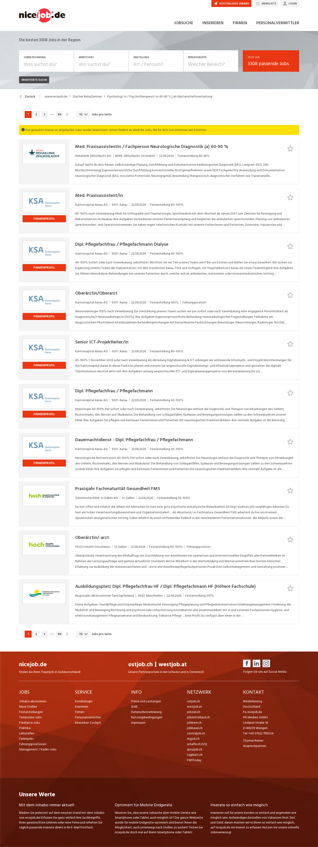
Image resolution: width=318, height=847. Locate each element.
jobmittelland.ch (198, 717)
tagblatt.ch (195, 754)
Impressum (138, 722)
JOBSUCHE (183, 23)
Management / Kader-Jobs (37, 749)
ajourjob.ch (194, 749)
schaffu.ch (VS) (197, 744)
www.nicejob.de (56, 96)
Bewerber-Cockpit (88, 722)
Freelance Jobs (29, 722)
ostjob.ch (140, 664)
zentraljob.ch (196, 733)
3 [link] (44, 114)
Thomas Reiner (253, 740)
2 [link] (36, 114)
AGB (134, 706)
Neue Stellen (28, 706)
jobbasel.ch (195, 728)
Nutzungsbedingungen (146, 717)
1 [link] (28, 114)
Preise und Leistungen (146, 701)
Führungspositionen (32, 744)
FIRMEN (240, 23)
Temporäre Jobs (30, 717)
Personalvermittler (88, 717)
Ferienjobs (26, 738)
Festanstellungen (31, 712)
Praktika (24, 728)
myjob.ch (193, 738)
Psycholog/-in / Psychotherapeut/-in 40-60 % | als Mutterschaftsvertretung (159, 96)
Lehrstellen (26, 733)
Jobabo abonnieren (32, 701)
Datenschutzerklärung (146, 712)
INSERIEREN (213, 23)
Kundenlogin (83, 701)
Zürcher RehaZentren (87, 96)
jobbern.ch (194, 722)
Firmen (79, 712)
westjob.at (173, 664)
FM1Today (194, 760)
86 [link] (59, 114)
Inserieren (81, 706)
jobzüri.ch (193, 712)
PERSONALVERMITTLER (277, 23)
